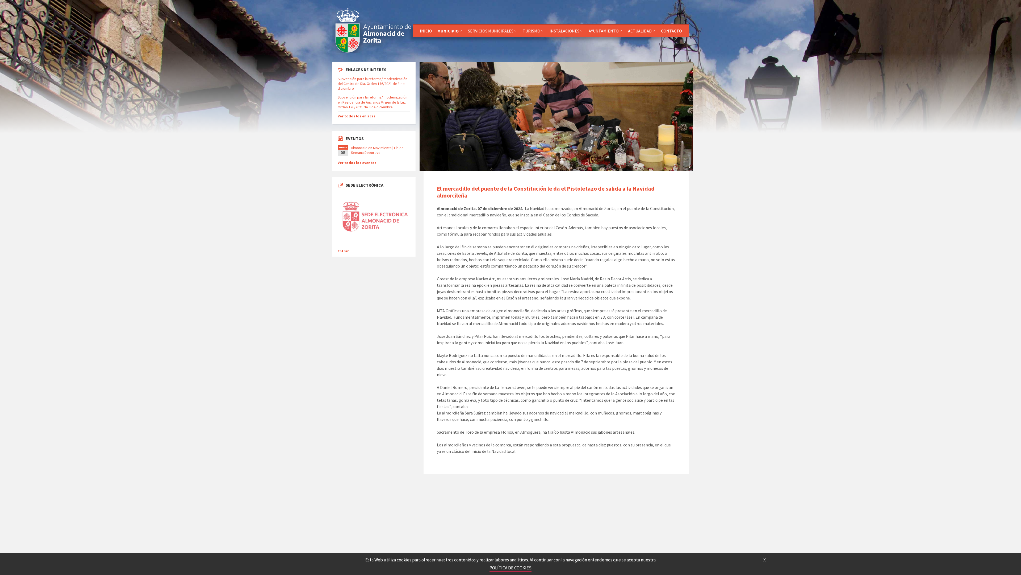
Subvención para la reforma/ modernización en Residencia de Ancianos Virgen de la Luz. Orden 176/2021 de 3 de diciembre (372, 102)
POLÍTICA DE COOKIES (510, 568)
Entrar (343, 251)
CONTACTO (671, 31)
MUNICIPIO (448, 31)
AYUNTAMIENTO (604, 31)
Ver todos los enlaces (356, 116)
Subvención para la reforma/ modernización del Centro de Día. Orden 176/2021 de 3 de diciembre (372, 83)
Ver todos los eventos (357, 162)
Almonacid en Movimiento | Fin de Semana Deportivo (377, 150)
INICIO (426, 31)
